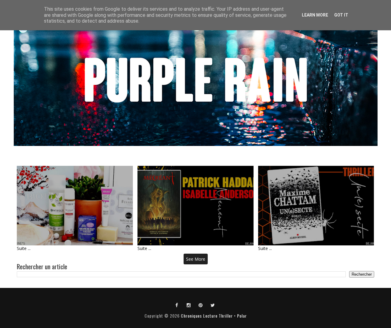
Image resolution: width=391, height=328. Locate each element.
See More (195, 259)
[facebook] (176, 304)
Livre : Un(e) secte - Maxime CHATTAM (316, 205)
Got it (341, 15)
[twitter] (212, 304)
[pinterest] (200, 304)
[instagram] (188, 304)
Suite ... (24, 248)
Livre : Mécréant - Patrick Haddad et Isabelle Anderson (195, 205)
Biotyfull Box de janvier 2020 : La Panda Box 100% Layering (75, 205)
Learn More (315, 15)
